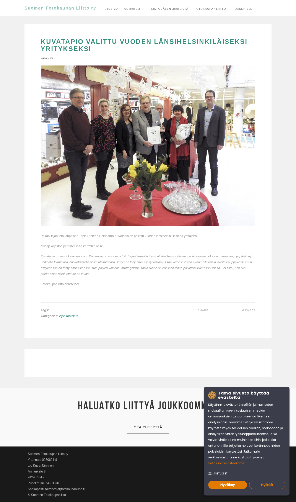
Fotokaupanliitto (210, 8)
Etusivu (111, 8)
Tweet (250, 310)
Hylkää (267, 484)
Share (203, 310)
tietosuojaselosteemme (226, 463)
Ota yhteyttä (148, 427)
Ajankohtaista (68, 316)
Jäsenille (243, 8)
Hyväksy (227, 484)
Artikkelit (133, 8)
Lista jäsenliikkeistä (169, 8)
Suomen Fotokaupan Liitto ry (60, 8)
